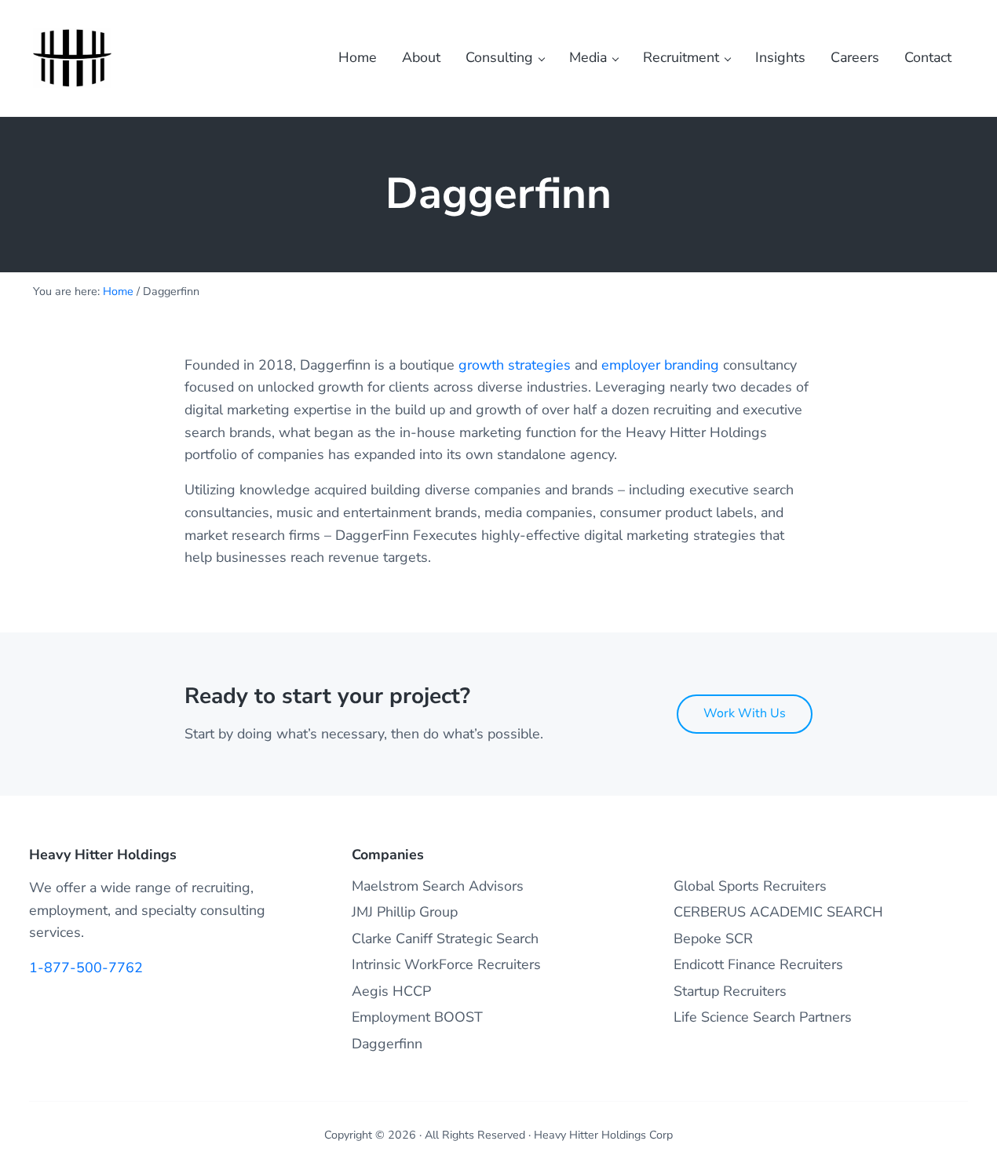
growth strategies (514, 364)
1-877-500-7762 (86, 967)
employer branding (660, 364)
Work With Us (744, 713)
